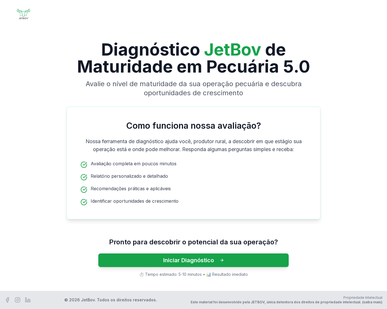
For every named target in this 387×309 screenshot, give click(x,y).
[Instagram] (17, 300)
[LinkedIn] (28, 300)
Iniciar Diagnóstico (188, 260)
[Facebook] (7, 300)
